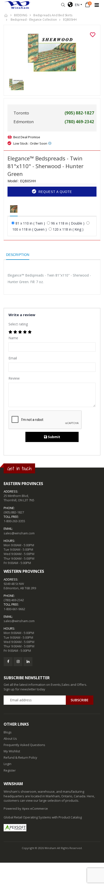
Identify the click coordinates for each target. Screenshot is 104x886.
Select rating (18, 324)
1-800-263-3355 (14, 521)
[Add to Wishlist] (92, 35)
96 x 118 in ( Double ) (67, 223)
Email (12, 358)
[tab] (14, 209)
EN (76, 4)
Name (13, 338)
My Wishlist (12, 751)
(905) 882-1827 (14, 512)
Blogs (8, 732)
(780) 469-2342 (14, 600)
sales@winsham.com (19, 533)
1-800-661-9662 (14, 609)
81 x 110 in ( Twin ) (30, 223)
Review (14, 378)
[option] (52, 53)
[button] (63, 5)
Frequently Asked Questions (24, 745)
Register (10, 770)
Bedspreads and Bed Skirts (52, 15)
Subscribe (80, 700)
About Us (10, 738)
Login (7, 764)
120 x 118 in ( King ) (68, 229)
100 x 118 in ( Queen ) (29, 229)
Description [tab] (17, 255)
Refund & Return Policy (20, 757)
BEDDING (20, 15)
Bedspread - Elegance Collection (33, 19)
